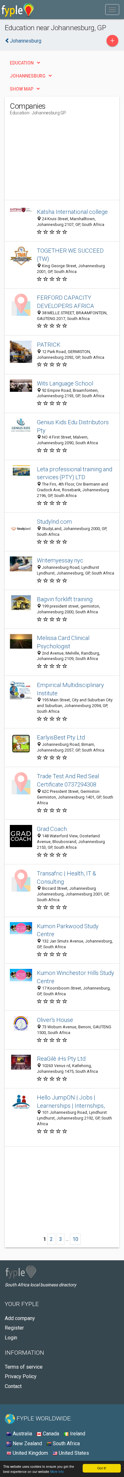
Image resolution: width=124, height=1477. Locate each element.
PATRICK (48, 344)
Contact (13, 1386)
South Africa (66, 1443)
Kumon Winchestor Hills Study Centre (75, 977)
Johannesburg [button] (27, 75)
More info (57, 1471)
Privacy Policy (21, 1376)
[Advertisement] (57, 160)
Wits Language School (65, 383)
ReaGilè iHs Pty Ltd (61, 1058)
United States (73, 1453)
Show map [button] (21, 89)
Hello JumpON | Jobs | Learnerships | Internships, (71, 1101)
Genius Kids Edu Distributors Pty (73, 426)
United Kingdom (29, 1453)
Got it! (101, 1468)
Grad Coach (52, 829)
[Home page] (17, 9)
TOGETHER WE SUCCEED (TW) (70, 254)
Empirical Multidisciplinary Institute (70, 689)
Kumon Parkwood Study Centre (68, 930)
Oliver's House (55, 1020)
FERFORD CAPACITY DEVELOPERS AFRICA (65, 301)
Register (14, 1328)
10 (75, 1239)
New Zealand (26, 1443)
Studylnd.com (54, 521)
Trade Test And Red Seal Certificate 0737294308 (68, 780)
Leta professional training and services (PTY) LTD (74, 473)
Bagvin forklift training (65, 599)
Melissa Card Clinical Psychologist (63, 642)
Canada (50, 1434)
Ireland (77, 1434)
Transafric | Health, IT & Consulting (66, 877)
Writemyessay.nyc (60, 560)
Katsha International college (72, 211)
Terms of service (24, 1367)
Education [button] (22, 62)
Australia (21, 1434)
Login (11, 1338)
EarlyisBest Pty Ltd (61, 737)
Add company (20, 1318)
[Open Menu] (112, 9)
